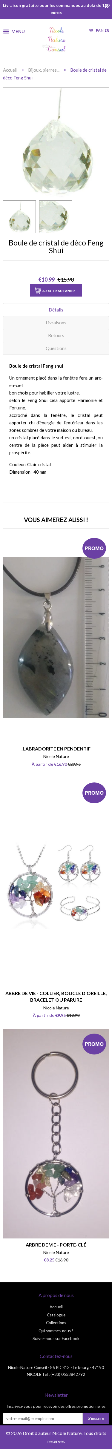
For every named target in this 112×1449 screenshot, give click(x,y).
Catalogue (56, 1315)
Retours (56, 335)
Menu (17, 31)
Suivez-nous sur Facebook (56, 1338)
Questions (56, 348)
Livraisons (56, 322)
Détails (56, 309)
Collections (56, 1322)
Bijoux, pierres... (43, 70)
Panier (102, 30)
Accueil (10, 70)
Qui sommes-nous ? (56, 1330)
